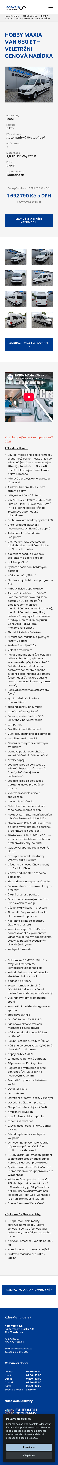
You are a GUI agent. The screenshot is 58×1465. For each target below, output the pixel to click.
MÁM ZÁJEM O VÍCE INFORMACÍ (29, 220)
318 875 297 (21, 1352)
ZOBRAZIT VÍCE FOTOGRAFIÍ (29, 343)
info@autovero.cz (22, 1348)
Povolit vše (29, 1447)
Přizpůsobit (29, 1455)
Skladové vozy (30, 16)
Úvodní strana (12, 16)
